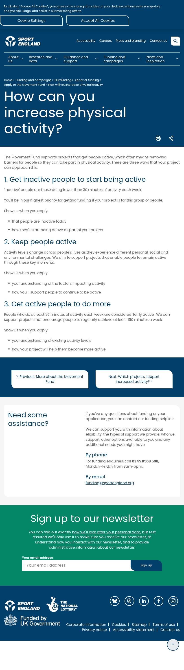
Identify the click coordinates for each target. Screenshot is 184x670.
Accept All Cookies (98, 20)
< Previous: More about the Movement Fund (50, 379)
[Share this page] (171, 138)
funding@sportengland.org (110, 483)
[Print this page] (158, 138)
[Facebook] (158, 601)
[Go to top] (173, 645)
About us (13, 59)
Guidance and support (76, 59)
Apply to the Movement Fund (24, 84)
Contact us (158, 40)
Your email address (37, 557)
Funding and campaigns (114, 59)
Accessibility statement (134, 630)
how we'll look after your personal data (106, 532)
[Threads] (129, 601)
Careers (105, 40)
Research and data (40, 59)
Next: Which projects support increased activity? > (134, 379)
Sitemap (139, 624)
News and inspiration (156, 59)
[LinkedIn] (144, 601)
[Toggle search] (175, 41)
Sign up (146, 565)
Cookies (119, 624)
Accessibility (86, 40)
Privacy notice (94, 630)
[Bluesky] (115, 601)
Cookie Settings (31, 20)
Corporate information (86, 624)
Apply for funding (86, 80)
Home (8, 80)
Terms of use (164, 624)
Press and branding (131, 40)
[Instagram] (173, 601)
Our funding (63, 80)
